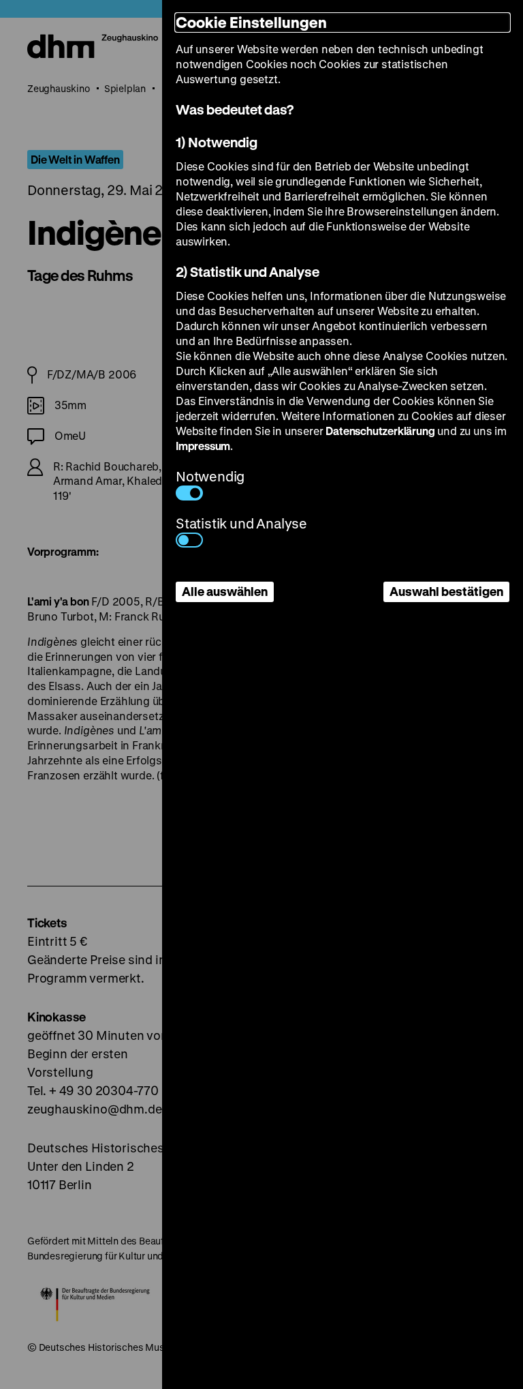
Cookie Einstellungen (251, 22)
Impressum (203, 445)
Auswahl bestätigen (446, 591)
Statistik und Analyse (241, 523)
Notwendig (210, 476)
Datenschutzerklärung (380, 430)
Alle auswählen (225, 591)
